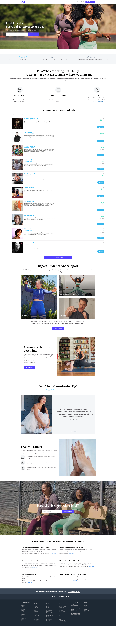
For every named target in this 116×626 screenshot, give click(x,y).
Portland (60, 605)
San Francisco (62, 611)
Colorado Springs (25, 617)
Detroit (35, 605)
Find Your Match (33, 34)
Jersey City (36, 614)
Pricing (85, 605)
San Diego (61, 610)
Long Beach (36, 618)
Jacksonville (36, 612)
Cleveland (23, 615)
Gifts (85, 606)
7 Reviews (32, 133)
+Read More (51, 124)
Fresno (35, 609)
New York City (49, 612)
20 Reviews (32, 230)
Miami (47, 607)
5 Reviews (32, 147)
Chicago (23, 614)
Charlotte (23, 611)
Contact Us (86, 608)
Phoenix (48, 620)
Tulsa (60, 619)
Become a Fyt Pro (74, 591)
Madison (48, 603)
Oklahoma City (49, 615)
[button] (8, 59)
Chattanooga (24, 613)
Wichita (60, 623)
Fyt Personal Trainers (16, 114)
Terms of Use (86, 610)
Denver (23, 620)
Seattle (60, 614)
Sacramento (61, 607)
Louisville (36, 620)
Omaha (47, 616)
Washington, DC (62, 621)
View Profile (101, 127)
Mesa (47, 606)
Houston (36, 610)
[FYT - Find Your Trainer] (23, 1)
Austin (22, 608)
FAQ (85, 604)
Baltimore (23, 609)
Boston (22, 610)
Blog (85, 611)
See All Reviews (66, 390)
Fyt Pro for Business (75, 610)
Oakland (48, 614)
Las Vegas (36, 616)
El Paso (35, 606)
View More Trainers (58, 257)
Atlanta (22, 606)
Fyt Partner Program (75, 614)
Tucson (60, 618)
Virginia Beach (62, 620)
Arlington (23, 605)
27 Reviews (32, 161)
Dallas (22, 619)
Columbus (23, 618)
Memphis (48, 605)
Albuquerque (24, 604)
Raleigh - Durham (62, 606)
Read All (23, 61)
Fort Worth (36, 607)
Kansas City (36, 615)
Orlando (48, 618)
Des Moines (36, 603)
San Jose (61, 612)
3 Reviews (32, 188)
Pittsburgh (61, 603)
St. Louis (60, 615)
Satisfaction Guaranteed (97, 101)
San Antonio (61, 609)
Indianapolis (36, 611)
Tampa (60, 616)
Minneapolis (49, 610)
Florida (22, 114)
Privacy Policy (86, 609)
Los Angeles (36, 619)
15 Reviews (32, 119)
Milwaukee (48, 609)
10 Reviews (32, 244)
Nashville (48, 611)
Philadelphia (49, 619)
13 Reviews (32, 175)
